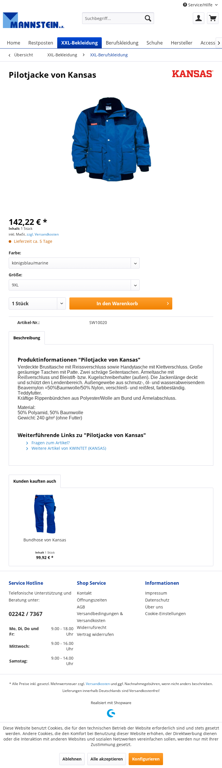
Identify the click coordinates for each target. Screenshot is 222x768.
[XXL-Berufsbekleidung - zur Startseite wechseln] (33, 22)
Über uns (154, 607)
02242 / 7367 (25, 614)
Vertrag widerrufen (95, 634)
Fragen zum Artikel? (50, 442)
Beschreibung (26, 337)
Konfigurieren (146, 759)
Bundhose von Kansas (44, 540)
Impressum (156, 593)
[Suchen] (148, 18)
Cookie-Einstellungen (165, 613)
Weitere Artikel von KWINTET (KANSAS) (68, 448)
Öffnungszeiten (92, 600)
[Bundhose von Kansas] (45, 514)
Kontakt (84, 593)
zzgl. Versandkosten (43, 234)
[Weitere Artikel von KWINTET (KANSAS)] (192, 80)
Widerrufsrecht (91, 627)
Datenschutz (157, 600)
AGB (81, 607)
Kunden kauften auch (34, 481)
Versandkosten (98, 683)
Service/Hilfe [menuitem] (200, 5)
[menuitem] (118, 18)
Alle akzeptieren (106, 759)
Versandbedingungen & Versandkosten (100, 617)
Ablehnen (72, 759)
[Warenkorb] (213, 18)
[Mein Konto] (198, 18)
